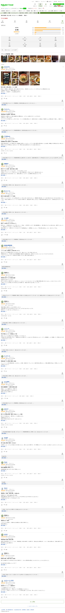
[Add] (62, 16)
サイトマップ (43, 1)
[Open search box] (2, 50)
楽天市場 (55, 1)
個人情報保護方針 (9, 609)
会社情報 (3, 609)
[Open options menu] (63, 67)
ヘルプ (33, 1)
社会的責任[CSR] (17, 609)
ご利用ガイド (37, 1)
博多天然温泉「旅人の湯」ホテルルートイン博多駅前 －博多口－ (14, 15)
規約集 (28, 609)
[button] (4, 58)
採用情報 (24, 609)
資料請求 (32, 609)
